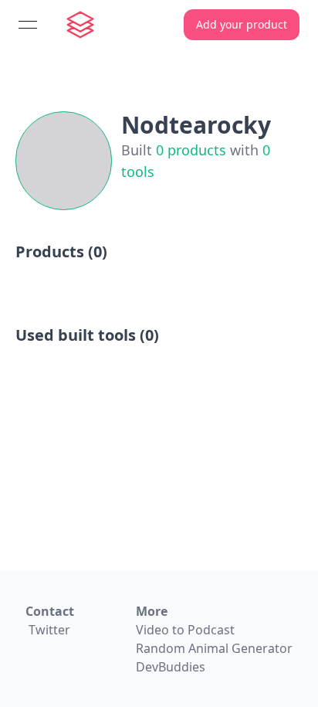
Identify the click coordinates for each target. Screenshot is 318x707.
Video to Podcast (185, 629)
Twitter (49, 629)
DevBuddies (170, 666)
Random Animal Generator (214, 648)
